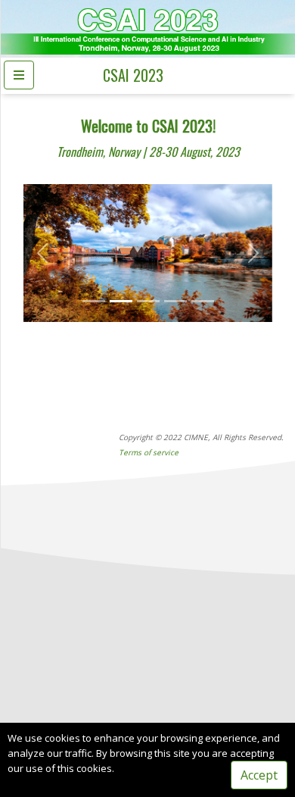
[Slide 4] (175, 301)
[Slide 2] (121, 301)
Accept (259, 775)
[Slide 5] (202, 301)
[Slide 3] (148, 301)
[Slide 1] (93, 301)
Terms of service (149, 452)
